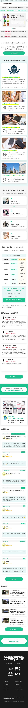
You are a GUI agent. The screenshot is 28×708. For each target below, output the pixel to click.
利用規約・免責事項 (19, 689)
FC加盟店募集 (6, 689)
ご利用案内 (17, 684)
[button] (27, 20)
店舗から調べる (4, 7)
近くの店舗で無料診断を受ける (13, 300)
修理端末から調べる (13, 7)
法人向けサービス (18, 681)
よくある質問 (6, 684)
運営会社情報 (6, 681)
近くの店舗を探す (15, 53)
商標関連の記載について (9, 698)
